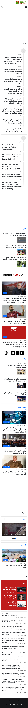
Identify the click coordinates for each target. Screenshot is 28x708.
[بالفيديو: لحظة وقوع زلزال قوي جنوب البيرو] (14, 529)
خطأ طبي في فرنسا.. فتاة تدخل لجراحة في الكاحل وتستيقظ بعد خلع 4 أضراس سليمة (14, 430)
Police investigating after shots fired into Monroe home (14, 653)
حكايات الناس (22, 407)
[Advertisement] (14, 25)
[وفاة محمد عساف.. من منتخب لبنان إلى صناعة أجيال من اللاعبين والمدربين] (21, 385)
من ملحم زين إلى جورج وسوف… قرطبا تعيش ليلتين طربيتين (9, 589)
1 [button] (15, 538)
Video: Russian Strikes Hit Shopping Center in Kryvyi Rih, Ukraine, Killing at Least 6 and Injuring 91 (13, 681)
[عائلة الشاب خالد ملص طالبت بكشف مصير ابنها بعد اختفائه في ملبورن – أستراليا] (21, 264)
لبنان (24, 229)
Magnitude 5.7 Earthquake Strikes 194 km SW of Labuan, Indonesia (11, 157)
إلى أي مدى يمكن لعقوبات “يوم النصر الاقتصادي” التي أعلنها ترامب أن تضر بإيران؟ (12, 121)
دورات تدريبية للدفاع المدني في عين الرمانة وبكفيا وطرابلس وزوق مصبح (13, 91)
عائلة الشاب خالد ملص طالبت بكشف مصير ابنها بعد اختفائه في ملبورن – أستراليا (12, 101)
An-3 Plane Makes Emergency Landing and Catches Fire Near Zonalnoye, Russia (13, 688)
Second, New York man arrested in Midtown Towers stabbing (10, 147)
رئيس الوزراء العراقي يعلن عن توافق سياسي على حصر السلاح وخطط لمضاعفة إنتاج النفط (12, 111)
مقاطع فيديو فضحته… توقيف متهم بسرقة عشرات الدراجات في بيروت (12, 71)
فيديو (24, 519)
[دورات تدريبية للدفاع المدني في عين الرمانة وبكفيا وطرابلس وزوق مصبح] (21, 252)
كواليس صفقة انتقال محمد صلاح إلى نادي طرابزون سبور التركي (13, 81)
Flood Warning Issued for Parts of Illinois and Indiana (12, 176)
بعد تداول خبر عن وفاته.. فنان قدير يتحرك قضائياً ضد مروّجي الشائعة (9, 603)
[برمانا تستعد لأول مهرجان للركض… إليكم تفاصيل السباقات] (21, 371)
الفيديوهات (24, 512)
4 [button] (12, 538)
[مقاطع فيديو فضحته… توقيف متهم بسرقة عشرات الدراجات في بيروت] (21, 240)
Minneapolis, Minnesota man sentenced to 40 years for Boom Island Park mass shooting (12, 186)
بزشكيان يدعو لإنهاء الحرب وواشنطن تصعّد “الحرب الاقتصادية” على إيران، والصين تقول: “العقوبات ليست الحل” (14, 300)
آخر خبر (25, 43)
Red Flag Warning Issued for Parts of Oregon (12, 659)
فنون (24, 583)
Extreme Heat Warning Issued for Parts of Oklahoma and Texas (13, 647)
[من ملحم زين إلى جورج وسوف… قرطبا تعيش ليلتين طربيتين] (21, 589)
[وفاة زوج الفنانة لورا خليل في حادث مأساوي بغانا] (21, 597)
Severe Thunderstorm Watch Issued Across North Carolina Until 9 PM (11, 167)
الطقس (23, 545)
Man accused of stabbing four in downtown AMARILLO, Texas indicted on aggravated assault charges (13, 666)
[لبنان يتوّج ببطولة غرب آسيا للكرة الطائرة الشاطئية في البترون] (21, 399)
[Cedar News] (21, 2)
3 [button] (13, 538)
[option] (14, 529)
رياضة (24, 359)
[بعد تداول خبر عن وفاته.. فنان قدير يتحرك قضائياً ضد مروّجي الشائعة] (21, 604)
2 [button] (14, 538)
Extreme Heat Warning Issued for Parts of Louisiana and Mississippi (13, 674)
